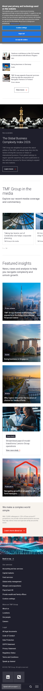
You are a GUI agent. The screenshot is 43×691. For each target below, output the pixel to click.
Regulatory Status (9, 653)
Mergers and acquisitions (12, 586)
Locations (6, 613)
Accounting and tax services (13, 569)
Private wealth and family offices (14, 594)
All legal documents (10, 631)
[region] (21, 22)
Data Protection (8, 640)
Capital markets (8, 573)
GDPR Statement (9, 644)
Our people (7, 617)
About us (6, 609)
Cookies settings (9, 599)
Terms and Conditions (10, 657)
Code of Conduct (9, 636)
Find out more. (15, 23)
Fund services (8, 577)
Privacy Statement (9, 649)
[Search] (30, 686)
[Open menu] (37, 687)
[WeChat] (19, 677)
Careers (5, 621)
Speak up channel (9, 661)
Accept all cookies (21, 39)
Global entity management (12, 582)
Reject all (21, 33)
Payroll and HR (8, 590)
